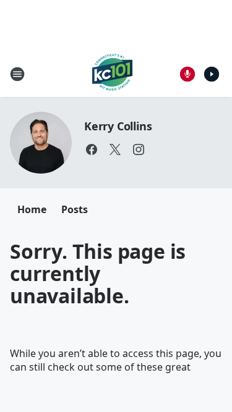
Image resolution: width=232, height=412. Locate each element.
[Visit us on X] (115, 149)
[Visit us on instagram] (138, 149)
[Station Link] (112, 74)
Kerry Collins (118, 126)
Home (31, 209)
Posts (74, 209)
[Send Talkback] (187, 74)
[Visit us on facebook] (91, 149)
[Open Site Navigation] (17, 74)
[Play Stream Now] (211, 74)
